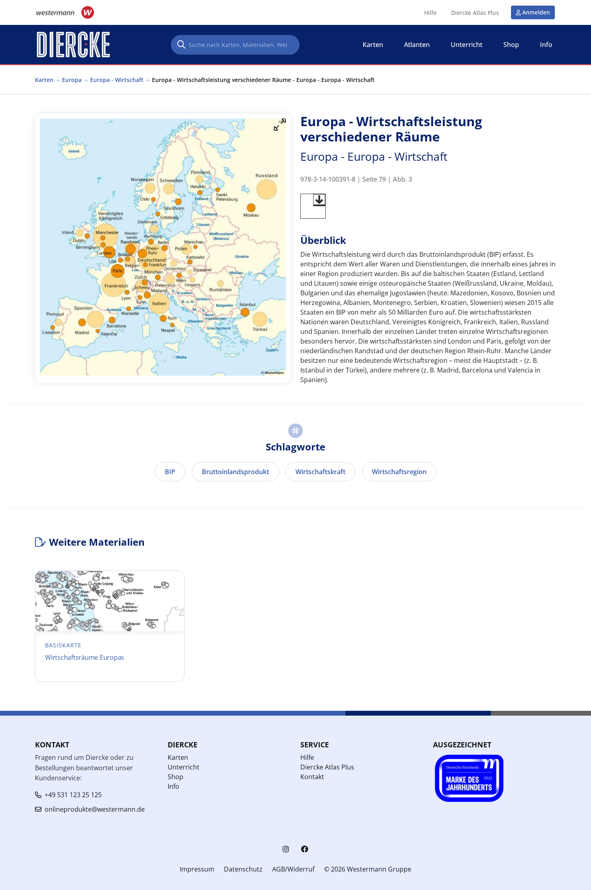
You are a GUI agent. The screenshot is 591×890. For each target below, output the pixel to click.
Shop (175, 776)
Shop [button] (511, 45)
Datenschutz (243, 869)
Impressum (197, 869)
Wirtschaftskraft (320, 471)
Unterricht (183, 767)
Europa (72, 80)
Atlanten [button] (417, 45)
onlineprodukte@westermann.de (95, 809)
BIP (170, 471)
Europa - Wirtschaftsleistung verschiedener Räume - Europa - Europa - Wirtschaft (263, 80)
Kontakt (312, 776)
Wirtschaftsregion (399, 471)
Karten (44, 80)
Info (173, 786)
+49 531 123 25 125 (73, 794)
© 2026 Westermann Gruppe (367, 869)
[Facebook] (304, 849)
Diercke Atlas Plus (475, 12)
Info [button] (546, 45)
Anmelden (536, 12)
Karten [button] (373, 45)
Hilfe (430, 12)
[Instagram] (286, 849)
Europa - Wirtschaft (117, 80)
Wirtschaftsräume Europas (84, 657)
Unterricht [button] (466, 45)
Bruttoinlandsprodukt (235, 471)
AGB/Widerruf (293, 869)
